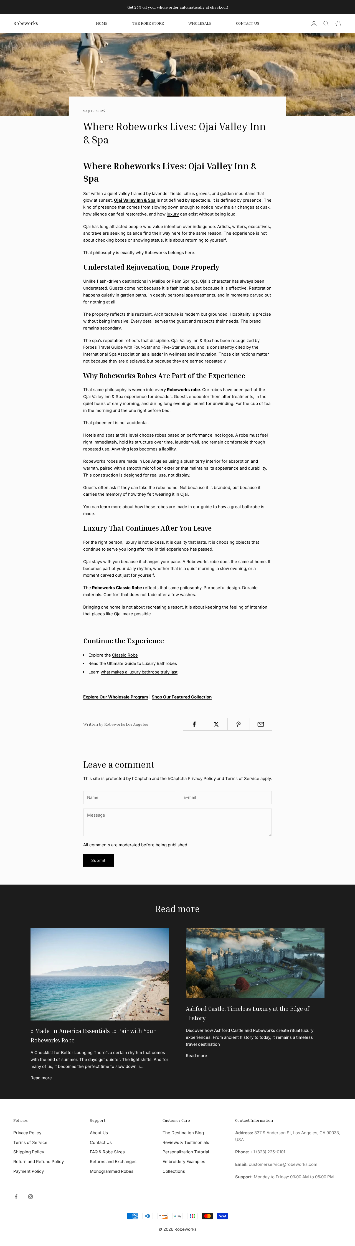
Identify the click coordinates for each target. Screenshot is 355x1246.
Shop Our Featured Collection (182, 697)
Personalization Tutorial (186, 1151)
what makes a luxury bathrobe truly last (139, 672)
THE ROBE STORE (148, 23)
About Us (99, 1132)
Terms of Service (242, 778)
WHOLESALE (200, 23)
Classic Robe (125, 655)
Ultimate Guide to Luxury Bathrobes (142, 663)
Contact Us (247, 23)
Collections (174, 1171)
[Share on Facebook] (194, 724)
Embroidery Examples (184, 1161)
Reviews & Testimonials (186, 1142)
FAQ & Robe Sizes (107, 1151)
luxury (173, 214)
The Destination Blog (183, 1132)
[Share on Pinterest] (239, 724)
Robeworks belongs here (169, 252)
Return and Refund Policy (38, 1161)
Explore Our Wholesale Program (115, 697)
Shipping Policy (28, 1151)
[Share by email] (261, 724)
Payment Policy (28, 1171)
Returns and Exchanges (113, 1161)
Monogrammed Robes (111, 1171)
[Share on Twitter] (216, 724)
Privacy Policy (202, 778)
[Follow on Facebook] (16, 1196)
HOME (102, 23)
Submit (98, 860)
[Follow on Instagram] (30, 1196)
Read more (41, 1077)
